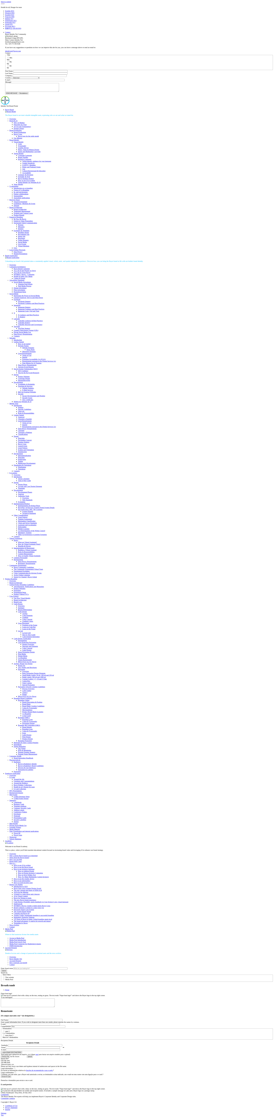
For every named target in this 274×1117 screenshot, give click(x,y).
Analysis (21, 494)
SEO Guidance (23, 371)
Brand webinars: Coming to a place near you (29, 908)
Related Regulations (20, 254)
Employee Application (12, 773)
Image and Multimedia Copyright (29, 152)
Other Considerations (21, 515)
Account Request (11, 948)
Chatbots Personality (21, 558)
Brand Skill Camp (15, 861)
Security (21, 394)
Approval (21, 417)
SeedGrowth (18, 904)
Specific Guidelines (24, 409)
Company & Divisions (25, 175)
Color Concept (27, 619)
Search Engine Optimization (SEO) (26, 369)
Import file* (5, 1059)
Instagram (17, 305)
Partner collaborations (21, 194)
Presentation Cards (20, 818)
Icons (24, 733)
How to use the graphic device (24, 879)
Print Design (26, 737)
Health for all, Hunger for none (24, 787)
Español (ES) (9, 15)
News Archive (14, 925)
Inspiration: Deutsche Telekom (24, 917)
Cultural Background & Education (33, 171)
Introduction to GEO (21, 886)
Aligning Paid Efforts (25, 284)
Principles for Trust (20, 125)
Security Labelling (20, 820)
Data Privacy (18, 252)
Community (5, 1094)
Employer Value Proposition (23, 221)
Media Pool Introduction (17, 940)
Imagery (21, 229)
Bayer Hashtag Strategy (26, 178)
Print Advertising (19, 290)
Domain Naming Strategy (26, 752)
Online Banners (23, 240)
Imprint (24, 357)
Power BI (17, 833)
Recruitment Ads (23, 234)
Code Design (18, 604)
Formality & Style (24, 177)
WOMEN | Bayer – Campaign (24, 274)
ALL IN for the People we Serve (25, 271)
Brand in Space (14, 200)
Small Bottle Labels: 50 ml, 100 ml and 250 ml (38, 675)
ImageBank (18, 744)
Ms (11, 62)
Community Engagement (17, 565)
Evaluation (21, 502)
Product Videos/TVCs (21, 594)
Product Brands (19, 215)
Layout (20, 631)
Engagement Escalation (22, 571)
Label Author (26, 691)
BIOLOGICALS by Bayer (27, 662)
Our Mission (18, 138)
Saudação (4, 1045)
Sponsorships (18, 196)
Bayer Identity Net (15, 959)
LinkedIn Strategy (24, 323)
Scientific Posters (15, 827)
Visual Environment (20, 202)
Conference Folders (20, 812)
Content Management (25, 554)
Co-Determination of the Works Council (31, 531)
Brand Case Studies (16, 884)
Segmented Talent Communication (25, 223)
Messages (21, 227)
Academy (8, 841)
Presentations (22, 640)
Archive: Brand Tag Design (23, 664)
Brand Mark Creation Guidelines (33, 706)
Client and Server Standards (27, 523)
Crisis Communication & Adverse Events (28, 573)
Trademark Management (22, 211)
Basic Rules (31, 350)
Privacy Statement (11, 1108)
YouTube (17, 326)
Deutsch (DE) (10, 13)
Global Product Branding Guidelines (21, 585)
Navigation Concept (25, 440)
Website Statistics (28, 388)
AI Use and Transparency (22, 126)
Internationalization (24, 455)
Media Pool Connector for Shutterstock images (25, 944)
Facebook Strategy (24, 301)
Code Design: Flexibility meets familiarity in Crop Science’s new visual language (41, 902)
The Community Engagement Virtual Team (28, 569)
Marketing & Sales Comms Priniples (26, 743)
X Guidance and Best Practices (28, 315)
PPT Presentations (15, 791)
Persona (20, 225)
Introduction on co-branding (23, 188)
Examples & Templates (21, 231)
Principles (21, 438)
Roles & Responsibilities (26, 552)
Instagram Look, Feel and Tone (28, 311)
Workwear (12, 837)
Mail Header (13, 823)
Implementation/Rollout (22, 504)
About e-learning (23, 479)
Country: (8, 78)
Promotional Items (20, 292)
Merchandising (27, 710)
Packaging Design (28, 723)
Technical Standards (29, 513)
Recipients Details (7, 1040)
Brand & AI (13, 121)
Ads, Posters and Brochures (27, 667)
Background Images (16, 793)
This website (9, 977)
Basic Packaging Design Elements (33, 673)
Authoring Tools (23, 496)
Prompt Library (19, 128)
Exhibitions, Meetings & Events (24, 204)
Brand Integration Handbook (23, 758)
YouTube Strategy (24, 328)
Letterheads (18, 802)
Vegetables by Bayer (21, 923)
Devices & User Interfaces (27, 768)
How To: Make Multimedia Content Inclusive (33, 877)
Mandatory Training (24, 533)
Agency (25, 692)
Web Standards (27, 500)
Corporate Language (25, 155)
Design (16, 375)
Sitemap (3, 1113)
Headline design (23, 232)
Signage (16, 205)
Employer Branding (16, 217)
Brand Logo (18, 602)
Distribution (22, 467)
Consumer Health (15, 756)
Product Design (27, 739)
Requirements (18, 560)
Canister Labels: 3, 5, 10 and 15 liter (34, 679)
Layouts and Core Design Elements (30, 486)
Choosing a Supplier (25, 419)
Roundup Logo (27, 719)
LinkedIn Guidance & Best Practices (30, 321)
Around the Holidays (21, 783)
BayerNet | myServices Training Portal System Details (36, 508)
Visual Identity (19, 142)
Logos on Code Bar (29, 627)
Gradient (25, 617)
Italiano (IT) (9, 19)
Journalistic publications (22, 198)
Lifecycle (21, 411)
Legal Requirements (25, 353)
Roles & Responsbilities (26, 413)
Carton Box (26, 681)
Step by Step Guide (28, 635)
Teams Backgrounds (25, 660)
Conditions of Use (11, 1106)
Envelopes (17, 814)
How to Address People (26, 871)
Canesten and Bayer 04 (21, 913)
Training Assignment (25, 519)
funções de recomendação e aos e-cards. (39, 1070)
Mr (11, 66)
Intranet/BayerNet (24, 380)
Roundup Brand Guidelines (23, 698)
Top (2, 1115)
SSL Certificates (27, 400)
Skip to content (6, 2)
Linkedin (17, 319)
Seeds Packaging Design (26, 652)
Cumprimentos (6, 1026)
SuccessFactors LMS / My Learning (30, 509)
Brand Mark (26, 704)
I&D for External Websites (27, 392)
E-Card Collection (20, 789)
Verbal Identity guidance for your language (36, 161)
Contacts (17, 336)
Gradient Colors (27, 621)
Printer (24, 694)
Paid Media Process (24, 286)
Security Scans (27, 398)
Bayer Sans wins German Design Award (27, 888)
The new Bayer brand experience (25, 900)
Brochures (21, 238)
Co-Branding (13, 186)
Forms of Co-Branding (21, 190)
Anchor (24, 613)
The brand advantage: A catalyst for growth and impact (32, 921)
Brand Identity (14, 140)
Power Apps (18, 835)
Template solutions (20, 806)
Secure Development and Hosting (33, 396)
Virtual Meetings (23, 246)
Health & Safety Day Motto (23, 276)
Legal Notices (22, 448)
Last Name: (9, 73)
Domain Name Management (27, 754)
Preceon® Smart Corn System (24, 910)
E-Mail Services (27, 390)
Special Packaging (28, 685)
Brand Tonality (23, 157)
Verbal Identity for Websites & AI (29, 182)
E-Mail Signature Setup (22, 797)
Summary (21, 608)
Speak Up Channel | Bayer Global (25, 577)
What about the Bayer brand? (19, 858)
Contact (7, 32)
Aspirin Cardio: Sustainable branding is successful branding (34, 915)
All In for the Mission (21, 892)
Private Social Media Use (22, 332)
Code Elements (27, 615)
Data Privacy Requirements (23, 334)
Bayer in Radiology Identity (27, 764)
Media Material (14, 829)
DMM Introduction (15, 946)
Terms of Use (26, 355)
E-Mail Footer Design (21, 798)
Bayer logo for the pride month (28, 136)
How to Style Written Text (27, 875)
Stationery (12, 800)
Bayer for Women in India (22, 898)
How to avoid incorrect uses (23, 883)
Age (23, 169)
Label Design (26, 650)
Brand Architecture (15, 207)
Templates (21, 488)
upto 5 (7, 1031)
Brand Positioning (15, 130)
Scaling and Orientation (26, 450)
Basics (16, 540)
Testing (20, 461)
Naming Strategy (23, 442)
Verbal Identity (19, 153)
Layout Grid (26, 633)
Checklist (21, 430)
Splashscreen (22, 452)
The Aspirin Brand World (22, 911)
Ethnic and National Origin (31, 167)
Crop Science (14, 596)
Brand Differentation (25, 610)
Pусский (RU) (10, 26)
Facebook (17, 299)
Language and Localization (27, 525)
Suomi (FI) (9, 24)
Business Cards (19, 804)
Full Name (4, 1020)
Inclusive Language (24, 159)
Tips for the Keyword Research (28, 373)
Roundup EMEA (24, 718)
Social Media (22, 242)
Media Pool (9, 929)
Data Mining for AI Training (31, 363)
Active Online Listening (22, 575)
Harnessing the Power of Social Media (27, 296)
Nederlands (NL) (11, 21)
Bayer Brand (9, 110)
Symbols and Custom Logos (23, 213)
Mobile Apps (13, 403)
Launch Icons (22, 446)
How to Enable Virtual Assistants (29, 556)
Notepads (17, 816)
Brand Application (11, 256)
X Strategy (21, 317)
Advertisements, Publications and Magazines (29, 587)
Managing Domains (29, 351)
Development (18, 382)
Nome (3, 1047)
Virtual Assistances (15, 538)
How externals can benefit (18, 963)
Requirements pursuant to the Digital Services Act (39, 361)
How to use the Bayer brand (23, 867)
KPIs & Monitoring (24, 750)
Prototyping (22, 459)
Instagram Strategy (24, 307)
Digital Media (22, 656)
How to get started (24, 344)
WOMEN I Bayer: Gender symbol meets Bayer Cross (32, 906)
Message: (8, 82)
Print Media (22, 654)
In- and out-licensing (21, 192)
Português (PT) (10, 22)
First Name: (9, 71)
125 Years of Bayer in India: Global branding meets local (33, 919)
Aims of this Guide (24, 481)
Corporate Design (24, 378)
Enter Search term (7, 968)
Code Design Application (22, 639)
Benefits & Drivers (24, 546)
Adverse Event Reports (26, 367)
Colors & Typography (29, 708)
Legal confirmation (7, 1072)
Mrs (11, 58)
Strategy (21, 407)
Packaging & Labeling (25, 770)
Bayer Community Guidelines (24, 567)
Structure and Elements (30, 646)
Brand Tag (21, 665)
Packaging (17, 590)
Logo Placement (23, 623)
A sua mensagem (6, 997)
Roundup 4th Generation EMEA (29, 725)
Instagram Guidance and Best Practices (31, 309)
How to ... (12, 863)
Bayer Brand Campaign (22, 269)
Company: (8, 76)
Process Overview (28, 689)
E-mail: (7, 80)
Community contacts (8, 1098)
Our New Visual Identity (22, 598)
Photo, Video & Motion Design (28, 150)
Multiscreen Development (26, 463)
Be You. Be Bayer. (20, 219)
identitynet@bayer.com (13, 51)
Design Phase (22, 484)
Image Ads (21, 236)
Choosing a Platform (25, 432)
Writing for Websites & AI (22, 402)
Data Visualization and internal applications (24, 831)
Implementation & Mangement (24, 548)
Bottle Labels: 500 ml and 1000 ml (34, 677)
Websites (12, 338)
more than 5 (9, 1035)
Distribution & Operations (22, 465)
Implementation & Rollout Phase (29, 506)
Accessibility (26, 173)
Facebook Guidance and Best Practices (31, 303)
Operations (21, 469)
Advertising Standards (16, 280)
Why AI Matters (19, 123)
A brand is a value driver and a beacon (27, 894)
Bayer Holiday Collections (23, 785)
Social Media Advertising (22, 282)
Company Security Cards (22, 808)
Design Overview (28, 644)
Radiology (17, 762)
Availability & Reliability (26, 384)
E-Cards (12, 777)
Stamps (16, 822)
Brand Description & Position (32, 702)
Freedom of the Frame (29, 625)
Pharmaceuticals (14, 760)
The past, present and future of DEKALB (28, 890)
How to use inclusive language (24, 869)
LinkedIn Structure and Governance (30, 324)
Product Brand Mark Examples (32, 712)
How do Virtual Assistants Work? (29, 544)
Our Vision (21, 748)
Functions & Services (25, 386)
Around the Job (19, 779)
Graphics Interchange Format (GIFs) (26, 330)
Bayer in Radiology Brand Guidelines (31, 766)
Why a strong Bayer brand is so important (23, 856)
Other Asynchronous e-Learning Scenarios (32, 534)
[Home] (5, 104)
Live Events (22, 244)
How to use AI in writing (26, 180)
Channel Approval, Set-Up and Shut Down (28, 298)
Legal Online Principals (17, 250)
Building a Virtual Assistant (27, 550)
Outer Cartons (27, 683)
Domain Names (23, 346)
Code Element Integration (31, 637)
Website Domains (28, 348)
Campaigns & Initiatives (17, 267)
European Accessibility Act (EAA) (34, 359)
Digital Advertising (20, 288)
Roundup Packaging (25, 741)
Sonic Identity (18, 184)
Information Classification (26, 521)
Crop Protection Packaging (27, 642)
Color (20, 144)
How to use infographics (22, 881)
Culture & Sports (19, 278)
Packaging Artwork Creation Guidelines (31, 687)
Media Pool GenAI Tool (17, 942)
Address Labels (19, 810)
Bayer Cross (18, 134)
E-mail (3, 1024)
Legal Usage (26, 716)
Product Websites (24, 377)
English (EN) (9, 11)
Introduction (18, 340)
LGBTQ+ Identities (29, 165)
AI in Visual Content (21, 896)
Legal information (7, 1068)
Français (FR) (9, 17)
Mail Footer (13, 795)
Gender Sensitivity (28, 163)
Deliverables (22, 527)
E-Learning (13, 473)
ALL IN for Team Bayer (22, 272)
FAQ (15, 248)
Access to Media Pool (16, 938)
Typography (22, 146)
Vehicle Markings (15, 839)
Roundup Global (23, 700)
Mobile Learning (23, 529)
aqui (37, 1054)
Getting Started (19, 342)
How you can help (15, 859)
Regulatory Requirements (26, 563)
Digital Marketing (20, 746)
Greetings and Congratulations (24, 781)
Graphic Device (23, 148)
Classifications (23, 434)
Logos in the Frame (28, 629)
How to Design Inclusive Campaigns (30, 873)
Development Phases (25, 492)
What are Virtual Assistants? (27, 542)
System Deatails (27, 511)
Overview (12, 119)
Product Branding (11, 579)
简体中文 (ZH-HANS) (13, 28)
